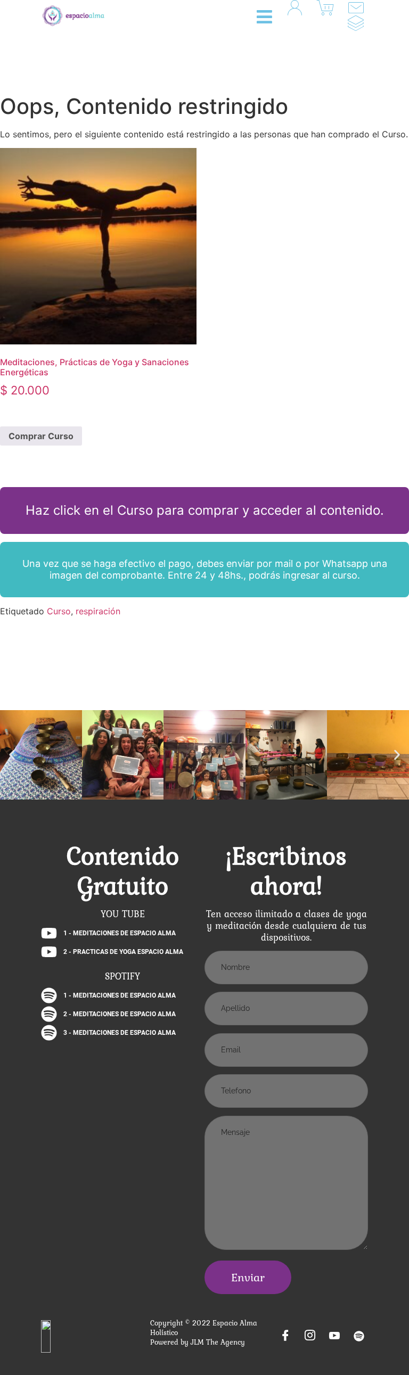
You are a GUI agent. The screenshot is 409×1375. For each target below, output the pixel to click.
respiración (98, 611)
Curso (59, 611)
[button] (268, 16)
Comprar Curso (41, 436)
